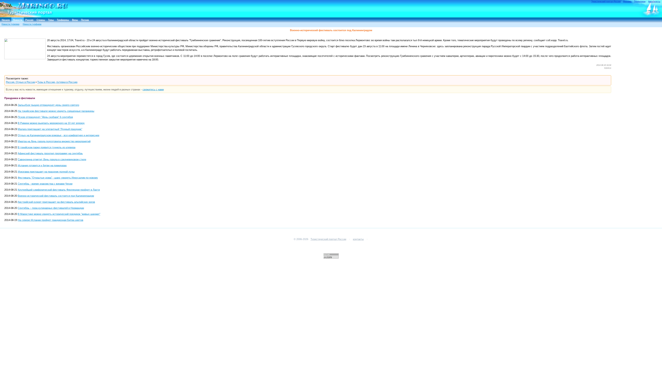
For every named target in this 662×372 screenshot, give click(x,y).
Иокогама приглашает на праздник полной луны (46, 171)
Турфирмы (63, 20)
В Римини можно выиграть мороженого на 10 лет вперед (51, 123)
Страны (41, 20)
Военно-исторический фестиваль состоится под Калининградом (56, 195)
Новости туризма (10, 24)
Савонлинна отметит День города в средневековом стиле (52, 159)
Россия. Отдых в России (20, 82)
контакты (358, 239)
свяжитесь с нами (153, 89)
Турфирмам (639, 1)
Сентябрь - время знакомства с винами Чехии (45, 183)
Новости (17, 20)
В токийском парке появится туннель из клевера (46, 147)
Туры (51, 20)
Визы (75, 20)
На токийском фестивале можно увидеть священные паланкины (56, 111)
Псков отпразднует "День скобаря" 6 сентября (45, 117)
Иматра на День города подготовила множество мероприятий (54, 141)
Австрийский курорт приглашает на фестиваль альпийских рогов (56, 202)
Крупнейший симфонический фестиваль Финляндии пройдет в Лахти (59, 189)
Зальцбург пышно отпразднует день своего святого (48, 105)
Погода (85, 20)
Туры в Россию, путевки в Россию (57, 82)
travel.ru (607, 68)
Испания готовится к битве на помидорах (42, 165)
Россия (29, 20)
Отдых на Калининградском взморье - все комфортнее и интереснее (58, 135)
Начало (6, 20)
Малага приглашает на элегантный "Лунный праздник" (50, 129)
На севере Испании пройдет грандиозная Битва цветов (50, 220)
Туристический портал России (606, 1)
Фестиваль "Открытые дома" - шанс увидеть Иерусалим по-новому (58, 177)
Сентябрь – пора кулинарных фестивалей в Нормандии (51, 208)
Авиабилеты (654, 1)
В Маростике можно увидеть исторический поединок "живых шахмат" (59, 214)
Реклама (627, 1)
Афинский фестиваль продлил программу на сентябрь (50, 153)
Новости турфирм (32, 24)
